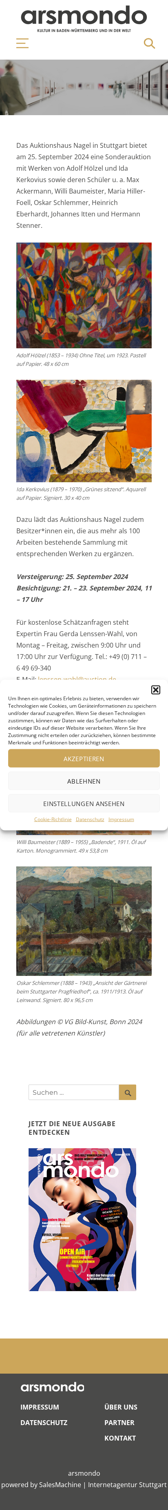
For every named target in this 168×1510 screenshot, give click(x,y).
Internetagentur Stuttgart (127, 1484)
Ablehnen (84, 781)
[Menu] (18, 43)
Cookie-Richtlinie (53, 819)
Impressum (121, 819)
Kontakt (120, 1438)
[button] (156, 690)
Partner (119, 1422)
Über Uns (120, 1407)
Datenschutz (90, 819)
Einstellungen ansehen (84, 803)
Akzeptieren (84, 758)
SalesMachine (60, 1484)
